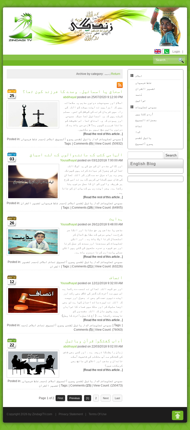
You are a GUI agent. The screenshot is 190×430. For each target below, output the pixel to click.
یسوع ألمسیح (65, 139)
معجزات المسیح (146, 120)
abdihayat (69, 97)
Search (181, 60)
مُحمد (42, 139)
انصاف (116, 277)
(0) (91, 143)
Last (117, 398)
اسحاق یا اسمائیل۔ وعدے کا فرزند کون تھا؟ (73, 91)
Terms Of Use (98, 414)
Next (106, 398)
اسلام (50, 139)
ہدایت (116, 218)
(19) (90, 207)
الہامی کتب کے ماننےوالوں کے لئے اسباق (76, 154)
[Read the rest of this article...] (103, 134)
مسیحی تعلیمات (110, 139)
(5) (91, 329)
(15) (88, 385)
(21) (90, 266)
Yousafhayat (68, 160)
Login (176, 51)
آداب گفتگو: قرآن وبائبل (94, 340)
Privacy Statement (71, 414)
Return (115, 74)
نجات (52, 262)
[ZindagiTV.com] (95, 26)
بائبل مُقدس (83, 139)
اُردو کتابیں (144, 114)
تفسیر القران (31, 203)
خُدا (95, 139)
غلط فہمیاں (29, 139)
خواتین (140, 100)
